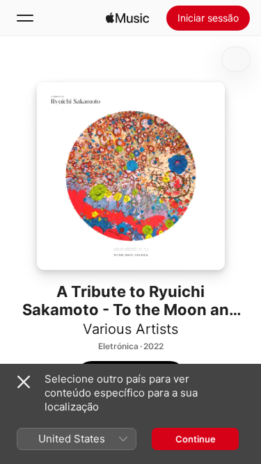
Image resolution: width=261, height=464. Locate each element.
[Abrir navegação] (25, 18)
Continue (195, 439)
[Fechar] (23, 382)
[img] (127, 18)
